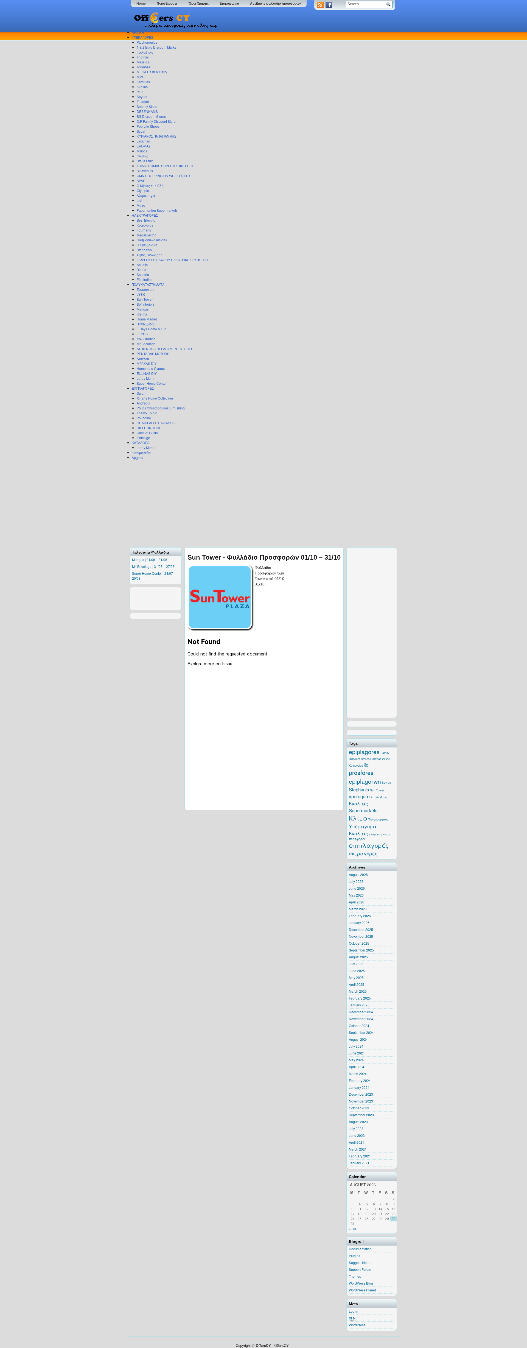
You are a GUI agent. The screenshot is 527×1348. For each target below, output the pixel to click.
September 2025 (361, 950)
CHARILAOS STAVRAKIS (156, 422)
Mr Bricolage (146, 343)
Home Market (147, 319)
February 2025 (360, 998)
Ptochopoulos (147, 42)
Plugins (354, 1255)
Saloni (141, 393)
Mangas (143, 309)
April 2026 (356, 902)
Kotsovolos (145, 225)
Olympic (143, 190)
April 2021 (356, 1142)
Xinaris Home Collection (155, 398)
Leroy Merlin (146, 378)
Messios (143, 62)
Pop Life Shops (148, 126)
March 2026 (358, 908)
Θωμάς (142, 156)
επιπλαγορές (369, 845)
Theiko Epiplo (147, 413)
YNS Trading (146, 338)
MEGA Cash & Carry (152, 71)
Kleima (142, 314)
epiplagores (364, 751)
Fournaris (144, 230)
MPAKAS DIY (146, 363)
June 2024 (357, 1053)
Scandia (143, 274)
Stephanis (144, 249)
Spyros (142, 96)
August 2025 (358, 957)
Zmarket (143, 101)
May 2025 (356, 977)
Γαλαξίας (145, 52)
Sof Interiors (146, 304)
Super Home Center (152, 383)
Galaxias (375, 759)
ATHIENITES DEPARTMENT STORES (165, 348)
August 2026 (358, 874)
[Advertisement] (262, 503)
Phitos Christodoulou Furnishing (161, 408)
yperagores (360, 796)
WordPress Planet (362, 1290)
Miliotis (142, 151)
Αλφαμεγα (146, 195)
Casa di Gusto (147, 432)
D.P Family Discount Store (156, 121)
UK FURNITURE (149, 427)
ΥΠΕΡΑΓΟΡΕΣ (142, 37)
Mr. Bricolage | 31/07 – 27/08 (153, 566)
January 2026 (359, 922)
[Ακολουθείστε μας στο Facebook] (329, 6)
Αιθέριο (143, 358)
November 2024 (361, 1018)
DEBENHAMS (147, 111)
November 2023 (361, 1101)
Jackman (143, 141)
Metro (141, 205)
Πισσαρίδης (146, 324)
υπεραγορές (363, 853)
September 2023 (361, 1114)
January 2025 (359, 1005)
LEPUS (142, 333)
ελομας (374, 834)
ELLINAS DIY (147, 373)
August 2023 (358, 1121)
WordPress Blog (361, 1283)
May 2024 (356, 1059)
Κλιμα (358, 818)
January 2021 (359, 1162)
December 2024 (361, 1011)
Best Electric (146, 220)
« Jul (352, 1228)
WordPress (357, 1324)
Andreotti (143, 403)
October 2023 (359, 1108)
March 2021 (358, 1149)
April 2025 (356, 984)
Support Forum (360, 1269)
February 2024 (360, 1080)
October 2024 (359, 1025)
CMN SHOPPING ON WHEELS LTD (163, 175)
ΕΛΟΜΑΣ (143, 146)
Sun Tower (145, 299)
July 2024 (356, 1046)
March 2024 (358, 1073)
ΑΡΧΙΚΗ (138, 32)
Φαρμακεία (141, 452)
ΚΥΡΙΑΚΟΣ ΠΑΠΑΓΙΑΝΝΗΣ (156, 136)
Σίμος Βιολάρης (149, 254)
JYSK (141, 294)
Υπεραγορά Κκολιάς (362, 830)
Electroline (145, 279)
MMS (140, 76)
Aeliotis (142, 264)
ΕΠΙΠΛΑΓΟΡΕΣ (143, 388)
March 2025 (358, 991)
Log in (353, 1311)
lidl (366, 764)
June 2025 (357, 970)
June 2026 (357, 888)
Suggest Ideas (359, 1262)
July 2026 (356, 881)
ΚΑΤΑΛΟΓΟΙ (141, 442)
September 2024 (361, 1032)
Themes (355, 1276)
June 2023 (357, 1135)
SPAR (141, 180)
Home (141, 3)
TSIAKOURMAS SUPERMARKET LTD (165, 165)
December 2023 (361, 1094)
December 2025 (361, 929)
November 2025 (361, 936)
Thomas (143, 57)
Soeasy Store (147, 106)
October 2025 (359, 943)
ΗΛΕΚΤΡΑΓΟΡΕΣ (145, 215)
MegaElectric (146, 235)
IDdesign (143, 437)
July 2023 (356, 1128)
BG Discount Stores (151, 116)
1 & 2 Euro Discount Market (157, 47)
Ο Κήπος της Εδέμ (151, 185)
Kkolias (142, 86)
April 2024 (356, 1066)
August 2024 (358, 1039)
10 (353, 1209)
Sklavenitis (145, 170)
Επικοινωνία (229, 3)
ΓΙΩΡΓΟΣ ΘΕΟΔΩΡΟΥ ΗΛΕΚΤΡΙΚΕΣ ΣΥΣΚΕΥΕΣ (173, 259)
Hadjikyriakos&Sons (152, 240)
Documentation (360, 1248)
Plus (140, 91)
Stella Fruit (145, 160)
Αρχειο (137, 457)
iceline (386, 759)
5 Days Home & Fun (152, 328)
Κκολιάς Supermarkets (363, 807)
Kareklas (143, 81)
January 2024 (359, 1087)
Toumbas (143, 67)
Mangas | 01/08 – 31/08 (149, 559)
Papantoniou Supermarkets (157, 210)
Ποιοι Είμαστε (167, 3)
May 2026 (356, 895)
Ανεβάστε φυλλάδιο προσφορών (275, 3)
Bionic (141, 269)
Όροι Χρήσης (199, 3)
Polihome (144, 417)
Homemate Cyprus (151, 368)
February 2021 (360, 1156)
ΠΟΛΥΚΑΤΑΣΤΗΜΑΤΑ (148, 284)
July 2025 (356, 963)
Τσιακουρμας (378, 819)
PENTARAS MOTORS (153, 353)
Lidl (139, 200)
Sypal (141, 131)
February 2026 (360, 915)
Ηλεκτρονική (147, 244)
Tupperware (146, 289)
